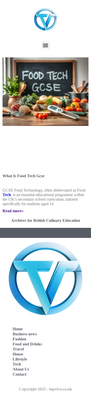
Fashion (19, 339)
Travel (18, 349)
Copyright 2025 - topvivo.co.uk (45, 389)
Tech (7, 195)
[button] (45, 45)
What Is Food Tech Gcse (23, 176)
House (18, 354)
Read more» (13, 211)
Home (18, 329)
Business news (25, 334)
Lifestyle (20, 359)
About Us (21, 369)
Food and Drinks (27, 344)
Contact (19, 374)
